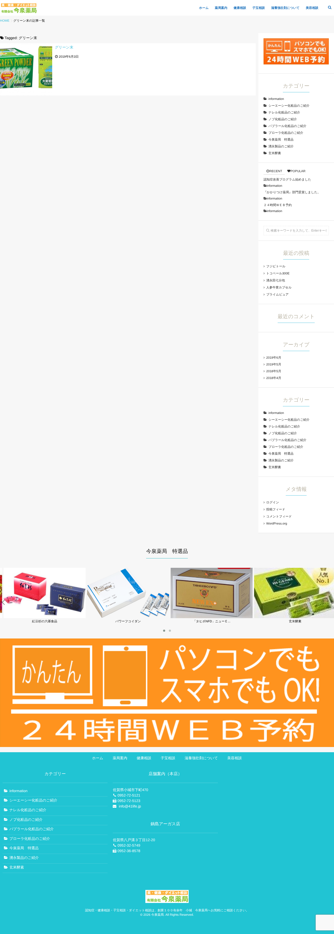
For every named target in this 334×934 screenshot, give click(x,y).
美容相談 (312, 8)
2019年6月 (273, 357)
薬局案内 (221, 8)
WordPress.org (276, 523)
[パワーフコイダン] (125, 616)
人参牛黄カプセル (278, 287)
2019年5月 (273, 364)
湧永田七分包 (275, 280)
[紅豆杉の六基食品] (42, 616)
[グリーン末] (26, 69)
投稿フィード (275, 509)
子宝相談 (258, 8)
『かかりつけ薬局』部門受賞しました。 (292, 192)
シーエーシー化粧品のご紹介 (289, 105)
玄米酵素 (275, 153)
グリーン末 (64, 47)
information (276, 99)
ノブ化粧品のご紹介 (283, 119)
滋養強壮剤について (285, 8)
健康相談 (240, 8)
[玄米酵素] (292, 616)
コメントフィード (279, 516)
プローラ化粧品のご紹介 (286, 133)
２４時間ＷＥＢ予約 (278, 205)
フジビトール (275, 266)
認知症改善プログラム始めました (287, 179)
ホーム (204, 8)
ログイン (272, 502)
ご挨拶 (116, 716)
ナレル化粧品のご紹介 (284, 112)
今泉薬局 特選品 (281, 139)
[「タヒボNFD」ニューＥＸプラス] (209, 616)
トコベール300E (277, 273)
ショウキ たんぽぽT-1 (178, 748)
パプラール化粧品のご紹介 (288, 126)
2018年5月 (273, 371)
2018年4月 (273, 378)
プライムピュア (277, 294)
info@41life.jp (130, 806)
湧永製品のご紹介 (281, 146)
